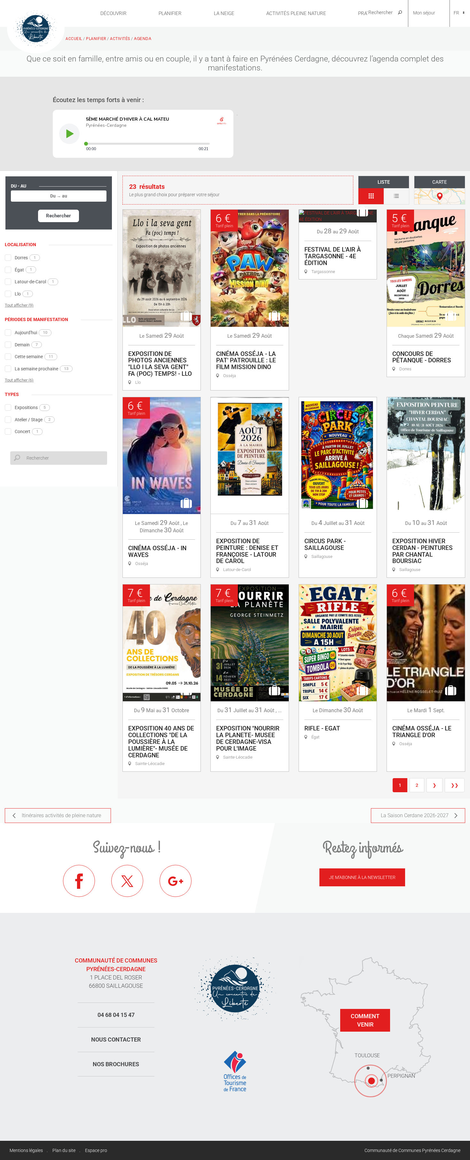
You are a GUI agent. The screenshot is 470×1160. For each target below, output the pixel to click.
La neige (224, 13)
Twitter (127, 881)
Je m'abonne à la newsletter (362, 877)
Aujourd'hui (31, 332)
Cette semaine (34, 356)
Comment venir (365, 1020)
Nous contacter (116, 1039)
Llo (22, 293)
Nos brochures (116, 1064)
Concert (26, 431)
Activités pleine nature (296, 13)
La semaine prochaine (41, 368)
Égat (23, 269)
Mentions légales (26, 1150)
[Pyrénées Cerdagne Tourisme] (35, 28)
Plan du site (63, 1150)
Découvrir (113, 13)
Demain (26, 344)
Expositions (30, 407)
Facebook (79, 881)
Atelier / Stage (33, 419)
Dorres (25, 257)
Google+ (176, 881)
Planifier (170, 13)
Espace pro (96, 1150)
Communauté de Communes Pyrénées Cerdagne (412, 1150)
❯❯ (454, 785)
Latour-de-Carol (34, 281)
